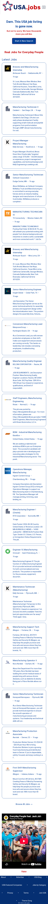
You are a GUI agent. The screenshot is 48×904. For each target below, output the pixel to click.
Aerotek (16, 737)
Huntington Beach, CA (21, 331)
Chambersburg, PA (20, 479)
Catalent (16, 110)
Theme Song (27, 901)
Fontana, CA (26, 630)
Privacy (10, 893)
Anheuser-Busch (19, 73)
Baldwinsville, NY (34, 73)
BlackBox (16, 435)
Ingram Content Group (21, 476)
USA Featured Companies (12, 885)
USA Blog (37, 877)
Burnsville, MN (33, 516)
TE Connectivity (19, 218)
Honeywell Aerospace (21, 697)
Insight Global (18, 293)
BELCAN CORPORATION (22, 364)
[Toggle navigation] (43, 7)
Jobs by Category (39, 885)
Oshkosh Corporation (21, 178)
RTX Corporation (19, 516)
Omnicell (16, 553)
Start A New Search (24, 41)
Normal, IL (24, 404)
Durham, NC (30, 664)
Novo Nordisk (18, 664)
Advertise (20, 877)
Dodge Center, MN (20, 181)
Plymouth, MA (31, 593)
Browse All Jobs (23, 804)
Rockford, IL (30, 147)
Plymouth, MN (37, 697)
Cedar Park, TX (31, 293)
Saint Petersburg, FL (30, 553)
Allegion (16, 630)
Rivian (15, 404)
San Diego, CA (27, 110)
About (3, 877)
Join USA (42, 893)
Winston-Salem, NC (34, 218)
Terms (26, 893)
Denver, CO (26, 737)
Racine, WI (38, 364)
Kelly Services (18, 147)
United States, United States (24, 439)
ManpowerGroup (19, 327)
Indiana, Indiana (28, 774)
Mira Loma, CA (34, 256)
